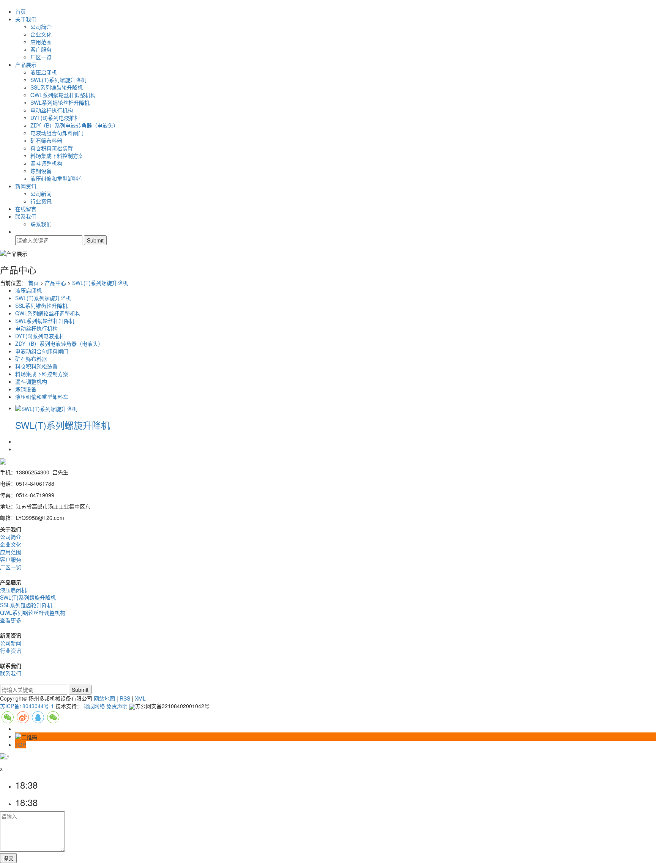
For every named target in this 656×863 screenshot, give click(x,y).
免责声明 (117, 706)
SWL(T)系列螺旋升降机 (58, 79)
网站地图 (104, 698)
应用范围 (41, 42)
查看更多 (10, 620)
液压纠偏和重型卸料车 (57, 178)
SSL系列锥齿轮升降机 (56, 87)
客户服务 (41, 49)
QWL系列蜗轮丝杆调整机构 (63, 95)
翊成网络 (94, 706)
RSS (125, 698)
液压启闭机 (43, 72)
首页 (20, 11)
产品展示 (25, 64)
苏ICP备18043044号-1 (27, 706)
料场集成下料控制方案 (57, 155)
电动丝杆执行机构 (51, 110)
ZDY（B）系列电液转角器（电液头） (74, 125)
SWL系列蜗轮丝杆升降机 (60, 102)
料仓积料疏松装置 (51, 148)
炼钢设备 (41, 171)
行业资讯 (41, 201)
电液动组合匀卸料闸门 (57, 133)
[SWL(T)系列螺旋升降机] (46, 408)
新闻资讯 (25, 186)
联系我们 (25, 216)
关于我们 (25, 19)
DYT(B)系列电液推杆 (55, 117)
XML (140, 698)
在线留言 (25, 209)
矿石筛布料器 (46, 140)
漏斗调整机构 (46, 163)
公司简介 (41, 26)
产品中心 (55, 283)
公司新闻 (41, 193)
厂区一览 (41, 57)
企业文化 (41, 34)
